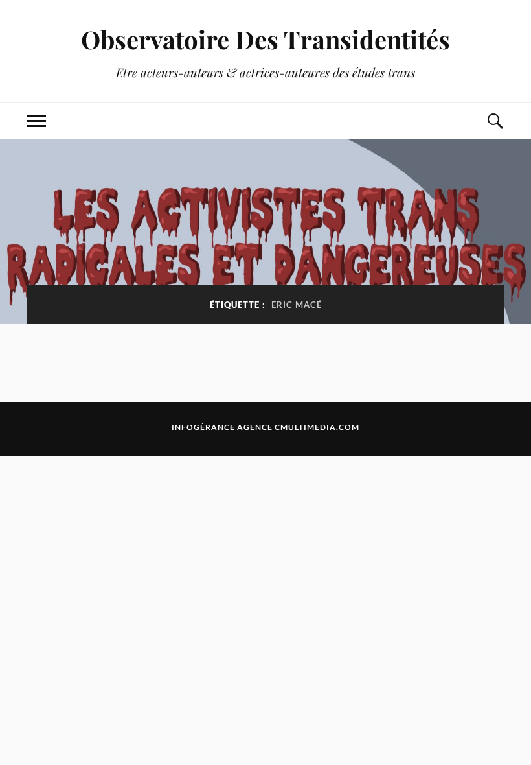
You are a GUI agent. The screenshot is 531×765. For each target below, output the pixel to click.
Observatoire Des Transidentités (265, 39)
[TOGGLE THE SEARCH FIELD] (494, 121)
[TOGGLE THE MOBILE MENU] (36, 121)
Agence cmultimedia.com (298, 427)
